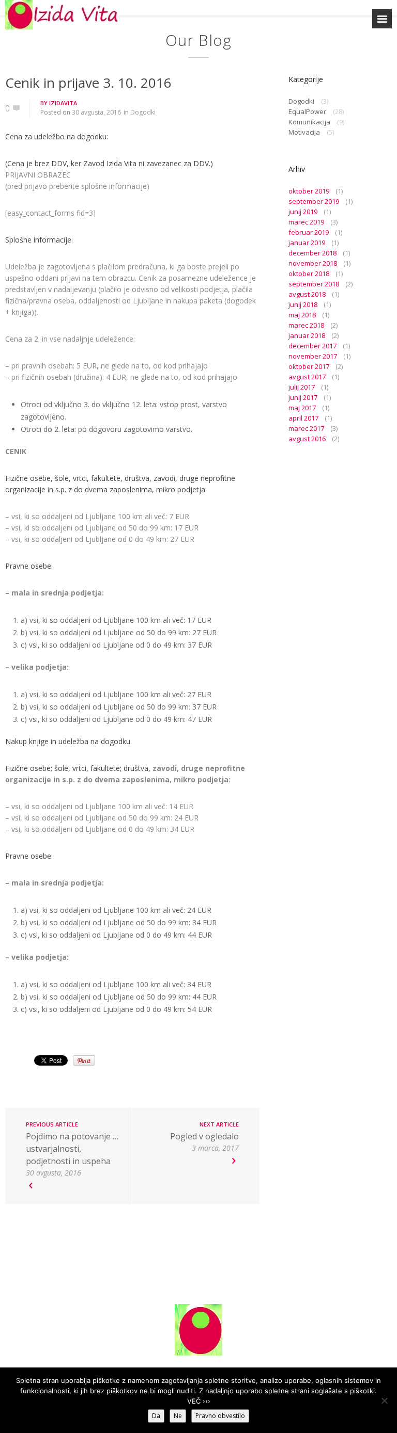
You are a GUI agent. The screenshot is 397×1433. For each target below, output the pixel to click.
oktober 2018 (308, 273)
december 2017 (312, 345)
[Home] (62, 15)
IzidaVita (63, 103)
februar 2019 (308, 232)
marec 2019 (306, 222)
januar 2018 (306, 335)
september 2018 (313, 283)
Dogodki (143, 112)
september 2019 (313, 201)
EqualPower (307, 111)
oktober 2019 (308, 191)
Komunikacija (309, 121)
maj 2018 (302, 314)
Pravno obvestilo (220, 1415)
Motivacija (304, 132)
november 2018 (312, 263)
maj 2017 (302, 407)
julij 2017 (301, 387)
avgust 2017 (307, 376)
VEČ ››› (198, 1401)
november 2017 (312, 356)
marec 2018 (306, 325)
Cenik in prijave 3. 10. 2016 (88, 82)
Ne (178, 1415)
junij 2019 (302, 211)
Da (156, 1415)
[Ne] (384, 1400)
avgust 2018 (307, 294)
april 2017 (303, 418)
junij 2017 (302, 397)
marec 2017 (306, 428)
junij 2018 (302, 304)
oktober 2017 (308, 366)
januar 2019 (306, 242)
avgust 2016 (307, 438)
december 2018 (312, 252)
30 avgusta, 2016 (96, 112)
